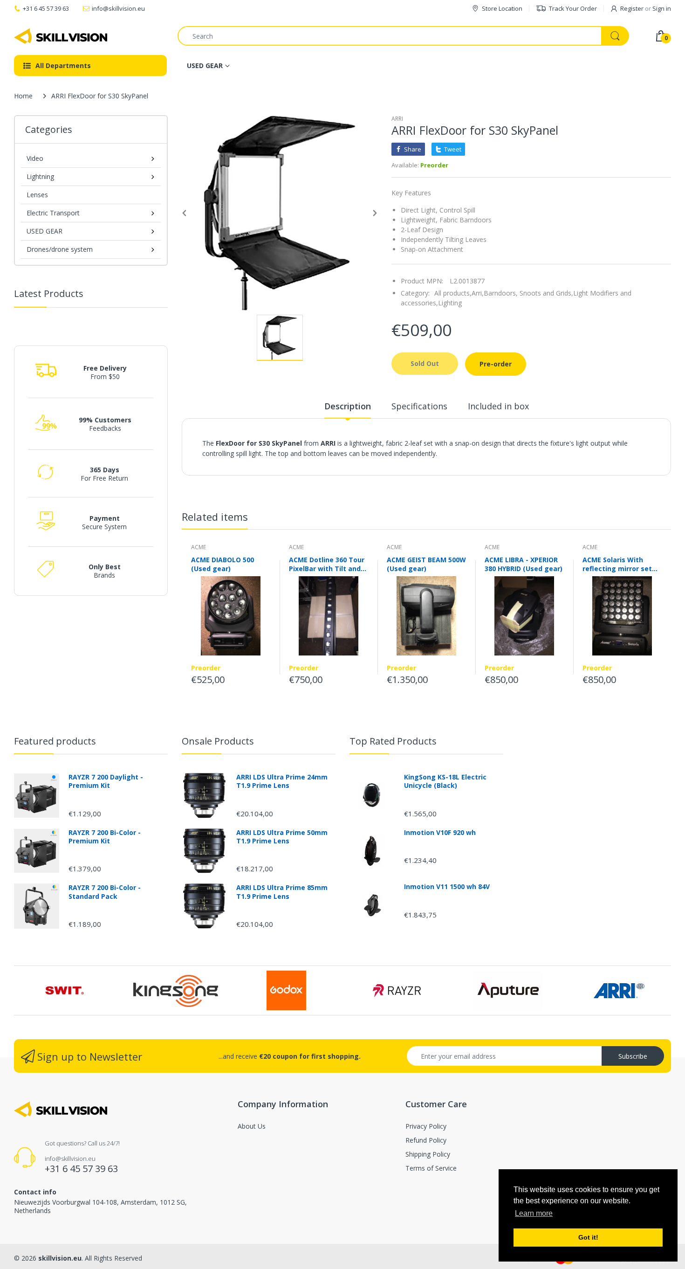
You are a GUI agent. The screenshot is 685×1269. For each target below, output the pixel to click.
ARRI (397, 119)
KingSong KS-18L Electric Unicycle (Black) (445, 781)
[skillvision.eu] (60, 36)
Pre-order (496, 363)
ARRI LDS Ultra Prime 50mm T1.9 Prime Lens (282, 836)
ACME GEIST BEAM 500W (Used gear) (426, 564)
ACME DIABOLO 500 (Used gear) (222, 564)
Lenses (37, 194)
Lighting (450, 302)
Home (23, 95)
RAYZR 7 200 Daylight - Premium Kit (105, 781)
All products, (453, 293)
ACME (198, 547)
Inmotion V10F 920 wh (440, 832)
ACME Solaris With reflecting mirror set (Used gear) (617, 564)
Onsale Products (218, 741)
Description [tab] (347, 406)
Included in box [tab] (498, 406)
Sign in (661, 8)
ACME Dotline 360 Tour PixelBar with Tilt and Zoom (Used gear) (326, 564)
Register (632, 8)
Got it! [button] (588, 1237)
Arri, (478, 293)
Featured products (55, 741)
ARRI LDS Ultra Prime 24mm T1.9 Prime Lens (282, 781)
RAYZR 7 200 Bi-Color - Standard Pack (104, 891)
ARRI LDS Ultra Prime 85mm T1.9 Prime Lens (282, 891)
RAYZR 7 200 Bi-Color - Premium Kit (104, 836)
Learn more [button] (534, 1213)
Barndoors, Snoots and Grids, (528, 293)
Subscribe (632, 1056)
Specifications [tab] (419, 406)
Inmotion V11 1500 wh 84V (447, 887)
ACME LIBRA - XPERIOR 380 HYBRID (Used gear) (523, 564)
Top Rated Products (393, 741)
